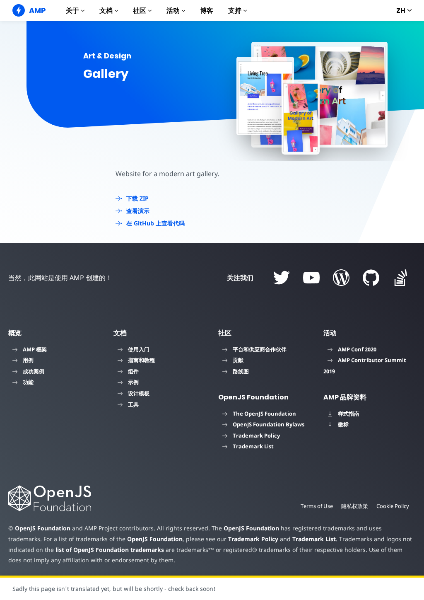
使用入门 (138, 349)
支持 (234, 10)
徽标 (343, 424)
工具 (133, 404)
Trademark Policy (256, 435)
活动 (173, 10)
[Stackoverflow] (401, 277)
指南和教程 (141, 360)
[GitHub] (371, 277)
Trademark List (253, 446)
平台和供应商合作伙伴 (260, 349)
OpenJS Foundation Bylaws (268, 424)
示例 (133, 382)
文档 (106, 10)
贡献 (238, 360)
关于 (72, 10)
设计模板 (138, 393)
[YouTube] (311, 277)
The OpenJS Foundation (264, 413)
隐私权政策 (354, 506)
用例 (28, 360)
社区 (139, 10)
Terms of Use (317, 506)
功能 (28, 382)
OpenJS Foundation (42, 528)
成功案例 (33, 371)
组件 (133, 371)
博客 (206, 10)
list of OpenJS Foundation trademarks (109, 550)
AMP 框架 (35, 349)
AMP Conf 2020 (357, 349)
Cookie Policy (392, 506)
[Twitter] (281, 277)
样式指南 (348, 413)
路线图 (241, 371)
